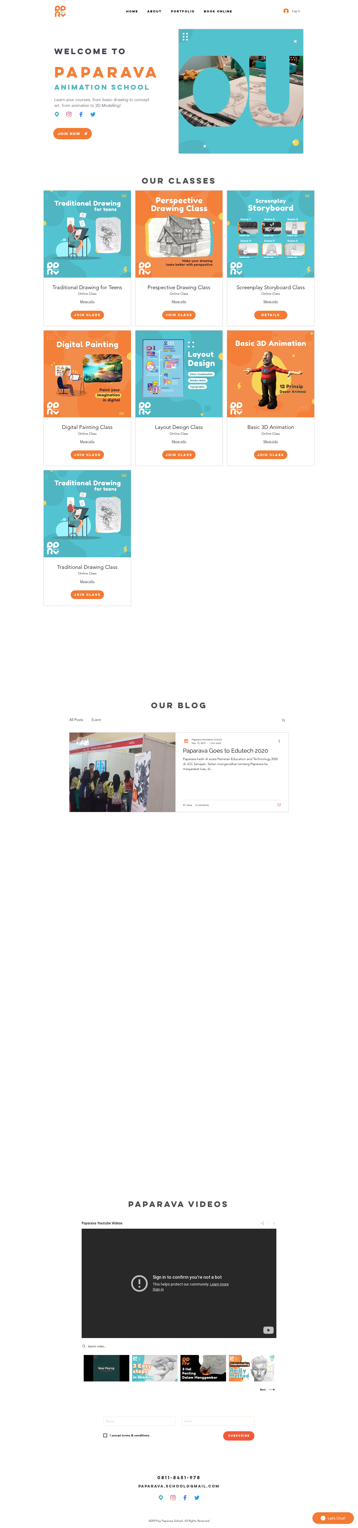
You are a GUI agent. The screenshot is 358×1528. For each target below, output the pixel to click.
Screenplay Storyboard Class (271, 287)
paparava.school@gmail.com (179, 1486)
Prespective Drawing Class (179, 287)
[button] (72, 133)
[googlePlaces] (56, 114)
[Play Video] (155, 1368)
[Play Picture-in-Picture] (290, 147)
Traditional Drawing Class (87, 567)
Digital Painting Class (87, 427)
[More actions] (280, 741)
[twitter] (93, 114)
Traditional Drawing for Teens (87, 287)
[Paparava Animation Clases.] (179, 1283)
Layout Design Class (179, 427)
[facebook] (80, 114)
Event (96, 719)
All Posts (76, 719)
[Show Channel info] (272, 1223)
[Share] (262, 1223)
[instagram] (68, 114)
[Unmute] (191, 147)
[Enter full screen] (297, 147)
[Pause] (184, 147)
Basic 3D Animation (270, 427)
